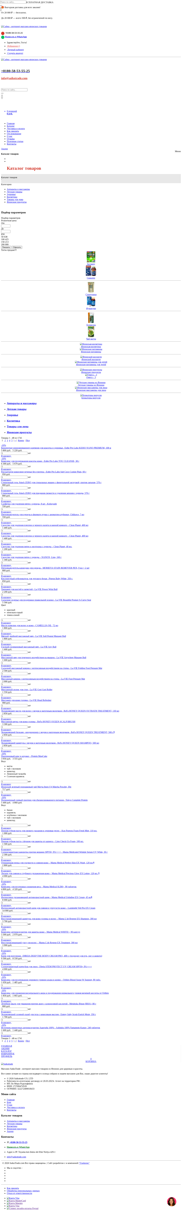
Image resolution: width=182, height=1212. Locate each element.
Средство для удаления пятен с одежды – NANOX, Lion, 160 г (31, 557)
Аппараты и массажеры (18, 189)
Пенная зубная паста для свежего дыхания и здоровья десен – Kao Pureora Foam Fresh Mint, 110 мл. (49, 830)
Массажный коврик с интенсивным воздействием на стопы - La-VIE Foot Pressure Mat (43, 679)
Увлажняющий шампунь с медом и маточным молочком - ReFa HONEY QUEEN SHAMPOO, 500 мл (50, 743)
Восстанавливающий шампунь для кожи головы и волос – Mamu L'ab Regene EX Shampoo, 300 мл (49, 918)
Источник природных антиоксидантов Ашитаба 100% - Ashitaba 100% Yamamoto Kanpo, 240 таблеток (50, 1027)
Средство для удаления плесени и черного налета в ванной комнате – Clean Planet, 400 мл (44, 525)
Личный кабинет (15, 49)
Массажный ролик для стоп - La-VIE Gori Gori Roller (26, 689)
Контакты (11, 144)
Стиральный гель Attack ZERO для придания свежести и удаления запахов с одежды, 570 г (45, 493)
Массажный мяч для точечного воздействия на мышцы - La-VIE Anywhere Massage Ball (43, 657)
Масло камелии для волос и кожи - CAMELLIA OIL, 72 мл (29, 625)
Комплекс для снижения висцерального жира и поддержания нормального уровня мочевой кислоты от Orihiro (55, 993)
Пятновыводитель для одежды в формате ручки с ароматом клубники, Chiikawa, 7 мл (42, 514)
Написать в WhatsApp (16, 37)
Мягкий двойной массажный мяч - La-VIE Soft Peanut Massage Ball (33, 636)
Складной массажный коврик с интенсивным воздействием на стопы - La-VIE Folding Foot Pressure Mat (51, 668)
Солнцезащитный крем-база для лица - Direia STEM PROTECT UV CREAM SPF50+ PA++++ (46, 966)
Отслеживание (14, 133)
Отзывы (11, 139)
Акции (4, 149)
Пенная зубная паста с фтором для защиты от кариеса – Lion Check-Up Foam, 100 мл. (42, 841)
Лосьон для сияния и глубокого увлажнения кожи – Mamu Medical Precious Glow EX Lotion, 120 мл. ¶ (50, 873)
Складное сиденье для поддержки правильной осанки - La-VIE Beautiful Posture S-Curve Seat (46, 600)
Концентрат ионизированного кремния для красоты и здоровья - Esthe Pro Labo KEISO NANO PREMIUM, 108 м (56, 448)
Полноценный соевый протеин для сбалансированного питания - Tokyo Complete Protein (44, 800)
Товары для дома (15, 199)
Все (28, 440)
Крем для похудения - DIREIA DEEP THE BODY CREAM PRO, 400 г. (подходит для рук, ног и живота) (51, 956)
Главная (11, 123)
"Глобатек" (84, 1163)
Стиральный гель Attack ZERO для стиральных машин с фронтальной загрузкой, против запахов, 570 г (51, 482)
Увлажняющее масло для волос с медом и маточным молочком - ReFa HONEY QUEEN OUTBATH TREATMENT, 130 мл (60, 711)
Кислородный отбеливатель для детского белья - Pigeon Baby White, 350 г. (37, 578)
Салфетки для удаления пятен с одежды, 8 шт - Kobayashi (29, 504)
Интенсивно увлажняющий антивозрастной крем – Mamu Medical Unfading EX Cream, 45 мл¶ (46, 897)
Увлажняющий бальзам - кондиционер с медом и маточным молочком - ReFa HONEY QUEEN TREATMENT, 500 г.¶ (58, 732)
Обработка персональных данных (23, 1190)
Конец (21, 440)
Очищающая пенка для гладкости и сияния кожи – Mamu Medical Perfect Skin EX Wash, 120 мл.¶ (47, 863)
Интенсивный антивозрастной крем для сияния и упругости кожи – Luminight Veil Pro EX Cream (48, 908)
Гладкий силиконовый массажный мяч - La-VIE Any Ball (28, 647)
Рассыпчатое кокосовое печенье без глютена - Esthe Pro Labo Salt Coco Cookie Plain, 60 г (43, 472)
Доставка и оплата (16, 128)
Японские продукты (17, 202)
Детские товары (14, 192)
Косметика (12, 197)
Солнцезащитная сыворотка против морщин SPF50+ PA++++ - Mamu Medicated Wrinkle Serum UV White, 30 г (54, 852)
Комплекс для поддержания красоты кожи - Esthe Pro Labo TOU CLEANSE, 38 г (40, 461)
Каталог (11, 126)
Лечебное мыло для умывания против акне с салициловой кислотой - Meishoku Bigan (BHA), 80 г (48, 1003)
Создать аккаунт (15, 53)
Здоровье (11, 194)
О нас (9, 136)
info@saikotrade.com (14, 78)
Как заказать (13, 131)
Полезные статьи (15, 141)
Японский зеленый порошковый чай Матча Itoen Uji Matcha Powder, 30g (36, 787)
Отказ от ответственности (19, 1193)
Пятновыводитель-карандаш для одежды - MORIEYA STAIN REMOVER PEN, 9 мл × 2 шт (45, 568)
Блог (9, 1102)
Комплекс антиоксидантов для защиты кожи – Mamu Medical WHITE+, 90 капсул (40, 932)
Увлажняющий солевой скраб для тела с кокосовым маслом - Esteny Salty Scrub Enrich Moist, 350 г (48, 1014)
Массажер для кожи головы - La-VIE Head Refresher (26, 700)
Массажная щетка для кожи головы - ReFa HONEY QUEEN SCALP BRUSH (38, 721)
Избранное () (13, 46)
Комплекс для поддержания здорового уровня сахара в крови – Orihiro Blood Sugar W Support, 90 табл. (51, 980)
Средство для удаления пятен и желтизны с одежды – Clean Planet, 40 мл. (36, 546)
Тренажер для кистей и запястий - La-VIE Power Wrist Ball (29, 589)
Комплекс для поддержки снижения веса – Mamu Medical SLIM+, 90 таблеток (38, 886)
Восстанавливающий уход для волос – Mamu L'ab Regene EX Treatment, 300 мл (39, 942)
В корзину (6, 456)
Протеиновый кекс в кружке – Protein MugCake (24, 756)
